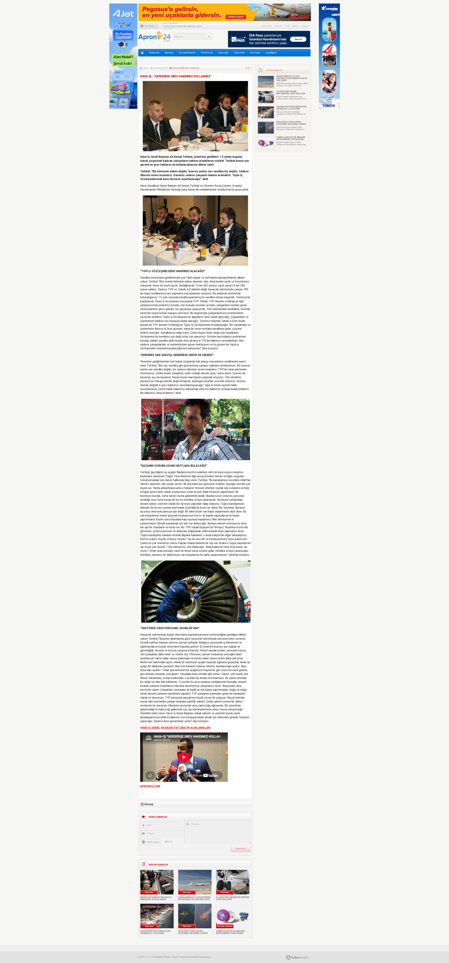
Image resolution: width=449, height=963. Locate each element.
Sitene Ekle (267, 26)
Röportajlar (223, 53)
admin (146, 68)
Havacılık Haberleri (187, 53)
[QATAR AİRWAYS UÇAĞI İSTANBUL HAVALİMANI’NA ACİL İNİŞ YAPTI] (266, 87)
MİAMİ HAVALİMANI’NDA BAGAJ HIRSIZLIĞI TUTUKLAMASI (156, 898)
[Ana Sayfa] (142, 53)
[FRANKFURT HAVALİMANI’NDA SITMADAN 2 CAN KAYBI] (266, 117)
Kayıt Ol (278, 26)
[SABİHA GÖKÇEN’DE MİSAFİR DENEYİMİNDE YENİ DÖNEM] (266, 148)
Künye (295, 26)
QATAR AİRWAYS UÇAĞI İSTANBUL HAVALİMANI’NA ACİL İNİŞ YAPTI (194, 898)
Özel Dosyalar (207, 53)
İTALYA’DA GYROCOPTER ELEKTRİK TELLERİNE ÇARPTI (193, 932)
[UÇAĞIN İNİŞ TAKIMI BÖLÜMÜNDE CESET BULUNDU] (266, 102)
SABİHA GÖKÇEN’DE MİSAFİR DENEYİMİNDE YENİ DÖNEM (230, 932)
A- (247, 68)
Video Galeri (239, 53)
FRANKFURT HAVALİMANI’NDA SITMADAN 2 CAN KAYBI (155, 932)
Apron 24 (149, 957)
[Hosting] (288, 957)
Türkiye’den (154, 53)
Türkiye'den (194, 68)
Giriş (287, 26)
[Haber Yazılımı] (301, 957)
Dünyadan (169, 53)
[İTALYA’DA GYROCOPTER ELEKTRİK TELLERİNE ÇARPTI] (266, 133)
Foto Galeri (255, 53)
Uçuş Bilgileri (271, 53)
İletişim (305, 26)
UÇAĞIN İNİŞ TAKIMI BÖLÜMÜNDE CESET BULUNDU (291, 92)
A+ (249, 68)
